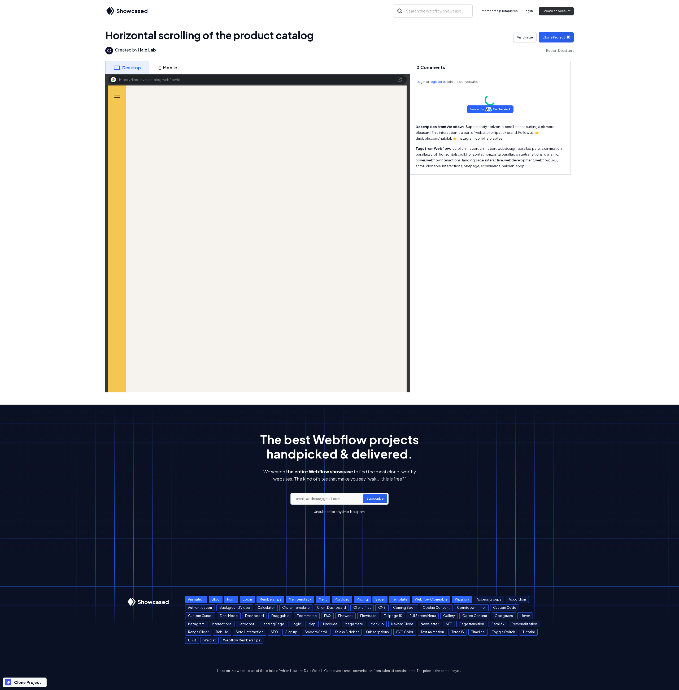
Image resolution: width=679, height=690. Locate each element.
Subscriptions (377, 632)
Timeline (478, 632)
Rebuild (222, 632)
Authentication (200, 607)
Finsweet (345, 616)
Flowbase (368, 616)
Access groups (489, 599)
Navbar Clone (402, 624)
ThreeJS (457, 632)
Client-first (362, 607)
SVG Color (404, 632)
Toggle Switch (503, 632)
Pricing (362, 599)
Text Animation (432, 632)
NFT (449, 624)
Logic (296, 624)
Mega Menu (354, 624)
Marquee (330, 624)
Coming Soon (404, 607)
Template (399, 599)
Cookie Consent (436, 607)
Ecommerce (307, 616)
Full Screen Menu (423, 616)
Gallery (449, 616)
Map (312, 624)
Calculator (266, 607)
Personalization (524, 624)
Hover (525, 616)
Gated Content (474, 616)
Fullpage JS (393, 616)
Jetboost (246, 624)
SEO (274, 632)
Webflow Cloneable (431, 599)
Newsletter (429, 624)
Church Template (296, 607)
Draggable (280, 616)
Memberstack (300, 599)
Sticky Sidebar (347, 632)
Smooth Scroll (316, 632)
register (436, 82)
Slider (380, 599)
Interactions (222, 624)
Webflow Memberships (241, 640)
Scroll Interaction (249, 632)
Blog (216, 599)
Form (231, 599)
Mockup (377, 624)
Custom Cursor (200, 616)
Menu (323, 599)
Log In (528, 11)
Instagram (196, 624)
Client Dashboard (331, 607)
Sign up (291, 632)
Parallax (497, 624)
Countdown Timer (471, 607)
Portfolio (342, 599)
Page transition (471, 624)
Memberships (270, 599)
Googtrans (504, 616)
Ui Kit (192, 640)
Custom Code (504, 607)
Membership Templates (500, 11)
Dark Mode (229, 616)
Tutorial (529, 632)
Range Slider (198, 632)
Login (420, 82)
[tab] (127, 67)
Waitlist (209, 640)
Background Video (234, 607)
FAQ (327, 616)
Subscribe (375, 498)
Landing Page (273, 624)
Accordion (517, 599)
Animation (196, 599)
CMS (382, 607)
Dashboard (254, 616)
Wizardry (462, 599)
